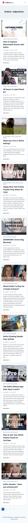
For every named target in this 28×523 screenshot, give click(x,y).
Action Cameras (7, 136)
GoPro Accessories (11, 236)
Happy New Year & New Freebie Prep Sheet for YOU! (13, 189)
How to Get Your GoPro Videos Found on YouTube (13, 438)
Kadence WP (14, 519)
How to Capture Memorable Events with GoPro (13, 44)
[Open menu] (25, 3)
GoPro (4, 39)
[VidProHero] (8, 2)
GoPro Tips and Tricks (12, 39)
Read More (6, 62)
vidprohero (6, 50)
